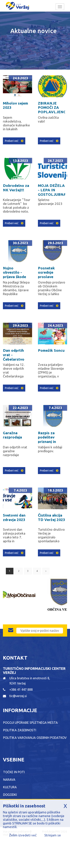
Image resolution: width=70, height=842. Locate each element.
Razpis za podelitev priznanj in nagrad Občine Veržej (50, 442)
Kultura (10, 787)
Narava (9, 779)
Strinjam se (52, 835)
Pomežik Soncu (51, 350)
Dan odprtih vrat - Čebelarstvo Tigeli (13, 357)
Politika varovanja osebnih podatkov (35, 737)
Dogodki (10, 794)
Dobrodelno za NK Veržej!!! (16, 187)
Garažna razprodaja (12, 435)
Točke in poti (14, 772)
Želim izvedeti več (23, 835)
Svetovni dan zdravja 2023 (14, 517)
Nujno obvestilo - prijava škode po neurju (14, 274)
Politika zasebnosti (19, 730)
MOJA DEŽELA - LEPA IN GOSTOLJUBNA (52, 190)
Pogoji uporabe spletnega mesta (30, 722)
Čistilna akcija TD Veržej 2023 (51, 517)
